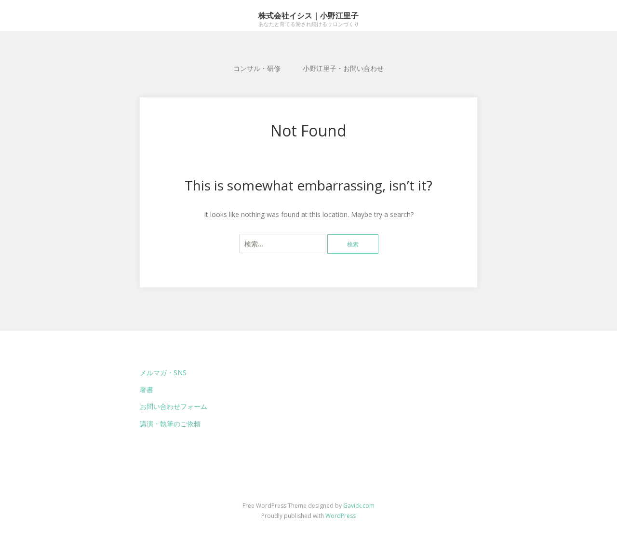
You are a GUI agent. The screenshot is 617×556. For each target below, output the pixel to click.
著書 (146, 389)
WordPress (340, 516)
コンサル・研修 (257, 68)
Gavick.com (359, 506)
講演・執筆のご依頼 (170, 423)
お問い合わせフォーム (173, 406)
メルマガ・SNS (163, 372)
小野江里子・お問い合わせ (343, 68)
